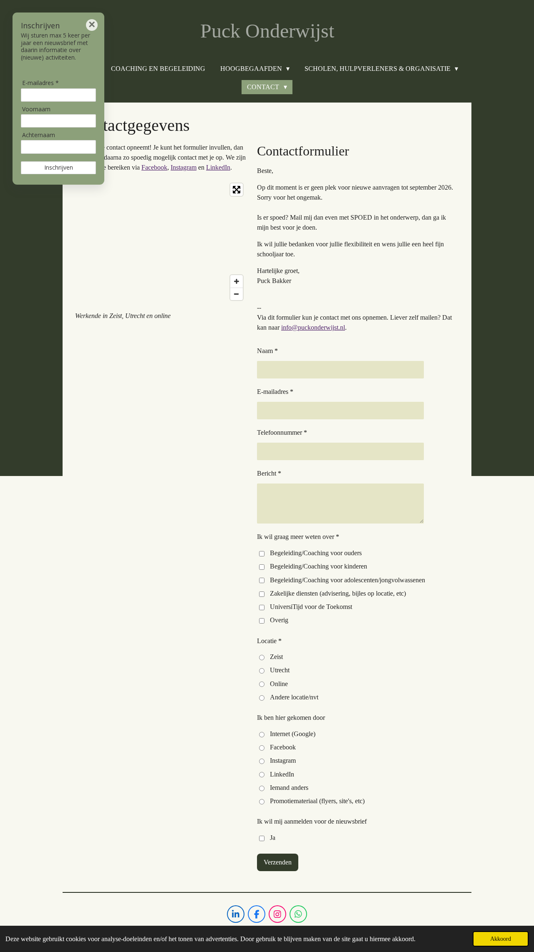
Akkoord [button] (500, 938)
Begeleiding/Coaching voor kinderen (318, 566)
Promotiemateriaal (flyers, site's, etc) (317, 800)
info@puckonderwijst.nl (313, 327)
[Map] (161, 241)
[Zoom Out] (236, 294)
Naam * (267, 350)
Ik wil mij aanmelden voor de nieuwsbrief (312, 821)
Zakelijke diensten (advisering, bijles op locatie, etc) (338, 593)
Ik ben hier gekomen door (291, 717)
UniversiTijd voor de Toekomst (311, 606)
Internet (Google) (292, 733)
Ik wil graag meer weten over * (298, 536)
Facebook (154, 167)
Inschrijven (58, 167)
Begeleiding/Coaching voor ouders (316, 552)
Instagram (183, 167)
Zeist (276, 656)
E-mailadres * (275, 391)
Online (279, 683)
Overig (279, 620)
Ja (272, 837)
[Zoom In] (236, 281)
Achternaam (38, 135)
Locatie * (269, 640)
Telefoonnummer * (282, 432)
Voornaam (36, 109)
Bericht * (269, 473)
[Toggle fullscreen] (236, 189)
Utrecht (280, 670)
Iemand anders (289, 787)
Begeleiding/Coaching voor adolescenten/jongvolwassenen (347, 580)
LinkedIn (218, 167)
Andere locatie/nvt (294, 697)
